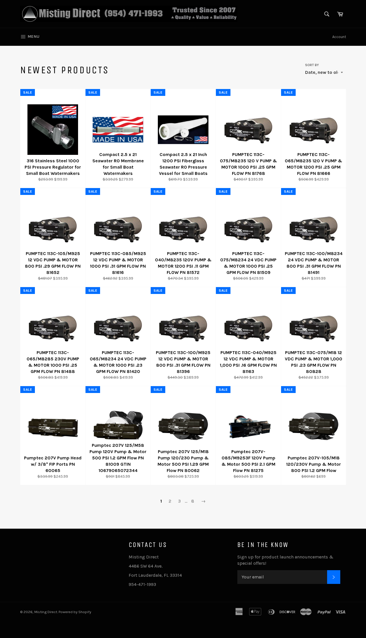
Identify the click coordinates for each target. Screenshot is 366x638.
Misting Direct (45, 612)
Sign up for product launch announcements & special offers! (285, 560)
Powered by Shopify (75, 612)
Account (339, 37)
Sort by (312, 65)
